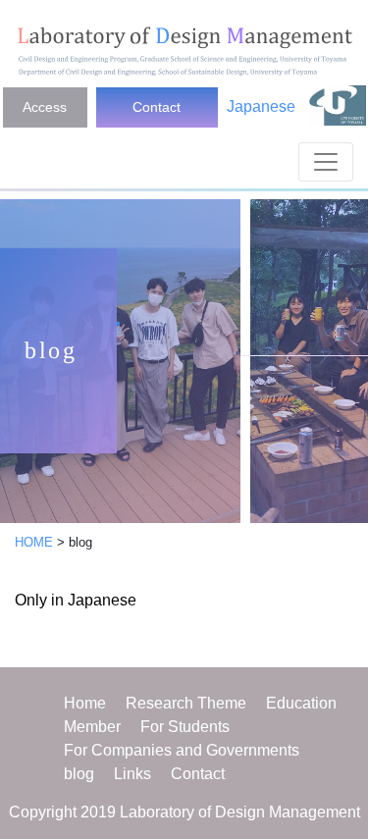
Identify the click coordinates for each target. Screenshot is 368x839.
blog (79, 773)
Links (132, 773)
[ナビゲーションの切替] (325, 162)
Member (92, 726)
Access (45, 107)
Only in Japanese (75, 600)
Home (85, 703)
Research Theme (186, 703)
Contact (156, 107)
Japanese (261, 106)
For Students (185, 726)
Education (301, 703)
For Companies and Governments (181, 750)
